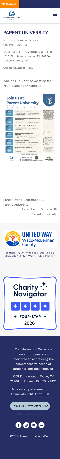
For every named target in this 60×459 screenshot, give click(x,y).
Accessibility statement (28, 389)
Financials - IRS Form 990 (30, 394)
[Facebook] (19, 425)
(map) (25, 60)
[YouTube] (34, 425)
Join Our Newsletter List (30, 406)
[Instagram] (26, 425)
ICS (31, 67)
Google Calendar (14, 67)
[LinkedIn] (41, 425)
